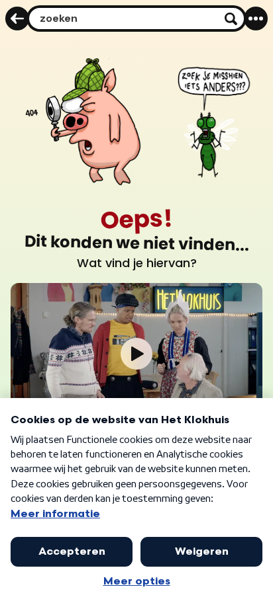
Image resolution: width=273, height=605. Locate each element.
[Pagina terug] (17, 18)
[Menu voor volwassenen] (256, 18)
